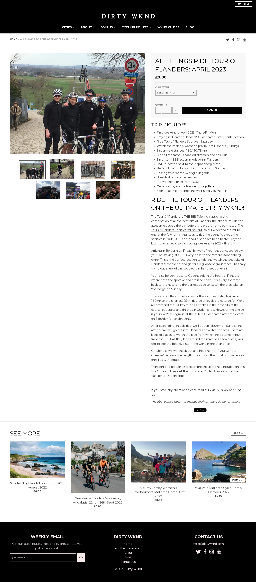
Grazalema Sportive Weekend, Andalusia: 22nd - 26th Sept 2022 (97, 500)
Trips (128, 557)
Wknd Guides (168, 27)
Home (13, 39)
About (86, 27)
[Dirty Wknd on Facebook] (233, 40)
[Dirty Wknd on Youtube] (244, 40)
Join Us (107, 27)
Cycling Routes (135, 27)
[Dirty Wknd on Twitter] (227, 40)
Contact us (128, 562)
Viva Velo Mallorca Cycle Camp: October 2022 (218, 490)
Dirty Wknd (134, 569)
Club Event (162, 87)
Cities (67, 27)
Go (81, 557)
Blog (189, 27)
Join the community (128, 548)
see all (238, 433)
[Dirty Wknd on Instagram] (238, 40)
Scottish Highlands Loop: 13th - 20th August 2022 (37, 485)
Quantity (161, 105)
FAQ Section (219, 390)
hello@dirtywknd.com (208, 544)
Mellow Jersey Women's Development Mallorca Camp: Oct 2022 (158, 492)
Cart (245, 3)
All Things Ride (204, 186)
